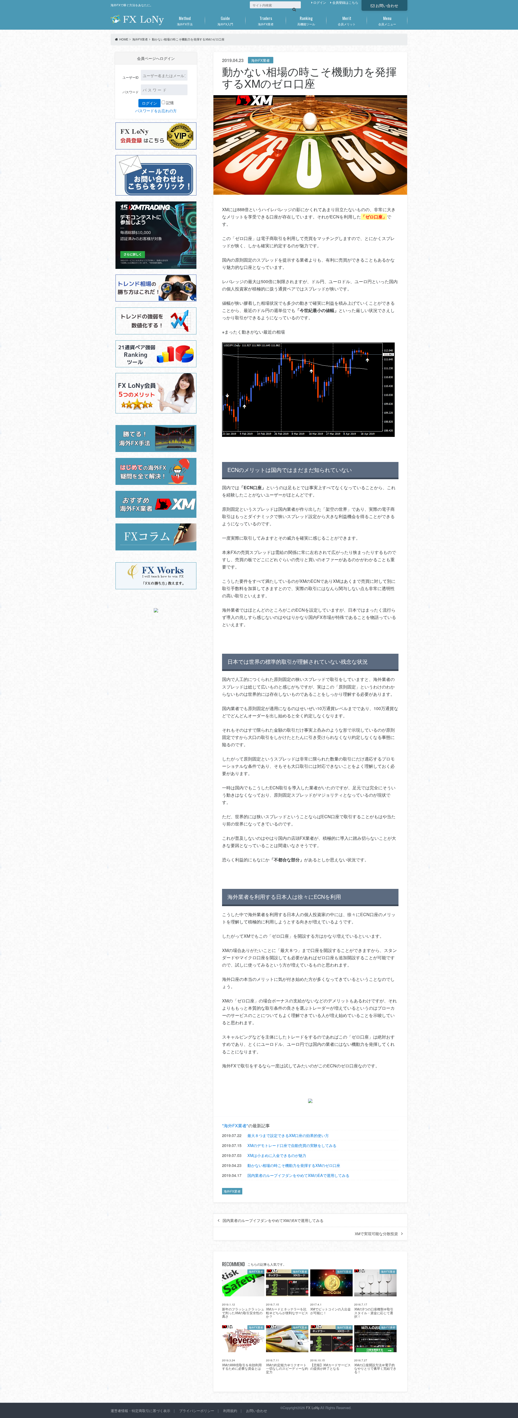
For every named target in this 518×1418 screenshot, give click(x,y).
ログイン (319, 2)
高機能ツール (306, 20)
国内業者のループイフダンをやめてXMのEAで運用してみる (298, 1175)
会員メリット (347, 20)
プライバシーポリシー (196, 1410)
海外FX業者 (266, 20)
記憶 (169, 102)
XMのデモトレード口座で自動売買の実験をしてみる (291, 1145)
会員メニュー (387, 20)
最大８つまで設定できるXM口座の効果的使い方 (288, 1135)
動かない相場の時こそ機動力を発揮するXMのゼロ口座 (293, 1165)
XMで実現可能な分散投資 (376, 1233)
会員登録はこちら (345, 2)
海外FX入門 (225, 20)
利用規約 (230, 1410)
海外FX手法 (185, 20)
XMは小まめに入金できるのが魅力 (276, 1155)
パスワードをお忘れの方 (156, 110)
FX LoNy (312, 1407)
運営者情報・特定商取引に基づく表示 (140, 1410)
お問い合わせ (387, 5)
